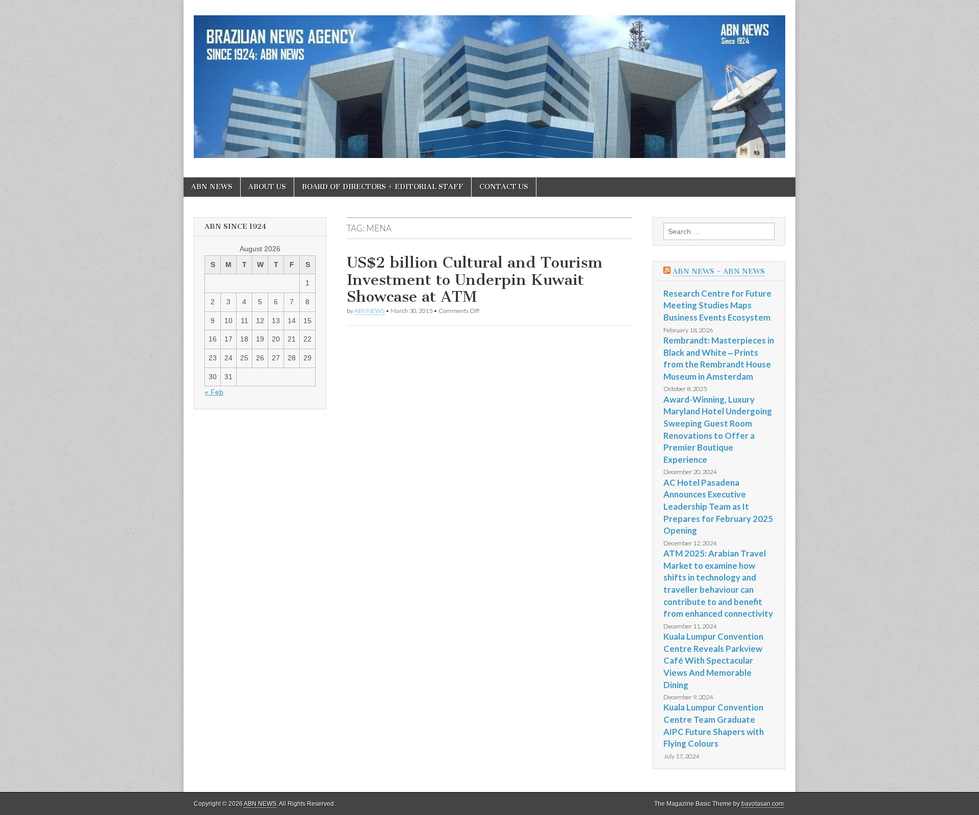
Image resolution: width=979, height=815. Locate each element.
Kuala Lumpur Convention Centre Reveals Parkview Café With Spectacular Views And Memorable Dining (713, 660)
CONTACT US (503, 186)
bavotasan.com (762, 803)
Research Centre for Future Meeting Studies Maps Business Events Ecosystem (717, 305)
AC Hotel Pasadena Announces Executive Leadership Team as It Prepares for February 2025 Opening (718, 506)
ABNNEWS (369, 310)
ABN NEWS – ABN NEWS (719, 271)
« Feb (213, 392)
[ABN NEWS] (489, 81)
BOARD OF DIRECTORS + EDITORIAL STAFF (382, 186)
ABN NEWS (212, 186)
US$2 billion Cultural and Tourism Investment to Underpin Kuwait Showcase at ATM (475, 279)
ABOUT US (267, 186)
